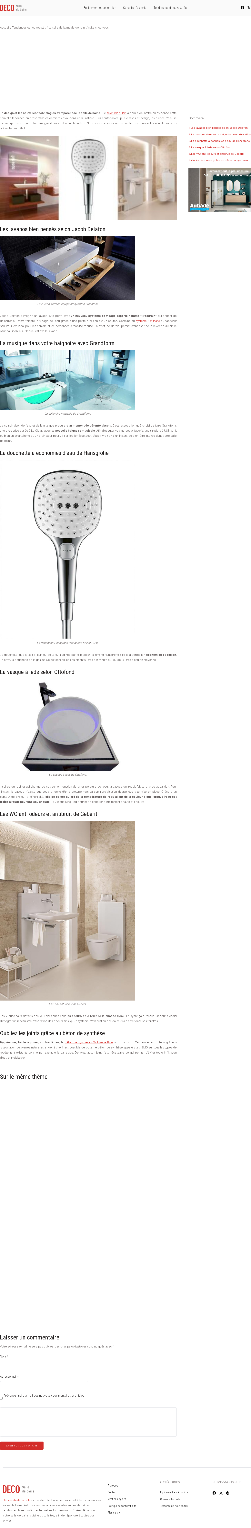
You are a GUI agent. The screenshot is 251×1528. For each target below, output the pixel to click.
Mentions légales (117, 1499)
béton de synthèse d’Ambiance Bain (89, 1042)
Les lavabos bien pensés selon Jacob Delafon (219, 127)
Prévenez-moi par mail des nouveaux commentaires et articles (44, 1395)
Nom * (4, 1356)
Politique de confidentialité (122, 1505)
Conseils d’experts (134, 8)
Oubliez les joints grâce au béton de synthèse (219, 160)
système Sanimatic (148, 320)
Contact (112, 1492)
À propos (113, 1485)
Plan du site (114, 1512)
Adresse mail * (9, 1376)
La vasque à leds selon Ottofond (211, 147)
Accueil (4, 27)
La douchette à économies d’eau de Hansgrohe (220, 140)
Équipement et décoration (100, 8)
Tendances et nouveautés (170, 8)
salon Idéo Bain (116, 113)
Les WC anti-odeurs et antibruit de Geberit (217, 153)
